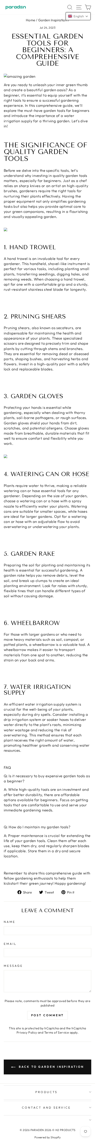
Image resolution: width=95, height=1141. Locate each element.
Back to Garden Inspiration (50, 1066)
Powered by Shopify (47, 1137)
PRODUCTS (46, 1092)
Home (30, 20)
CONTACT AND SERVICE (46, 1107)
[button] (78, 16)
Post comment (47, 1015)
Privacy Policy (27, 1032)
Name (9, 921)
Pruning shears (17, 327)
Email (10, 943)
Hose (80, 474)
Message (13, 965)
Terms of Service (56, 1032)
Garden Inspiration (52, 20)
